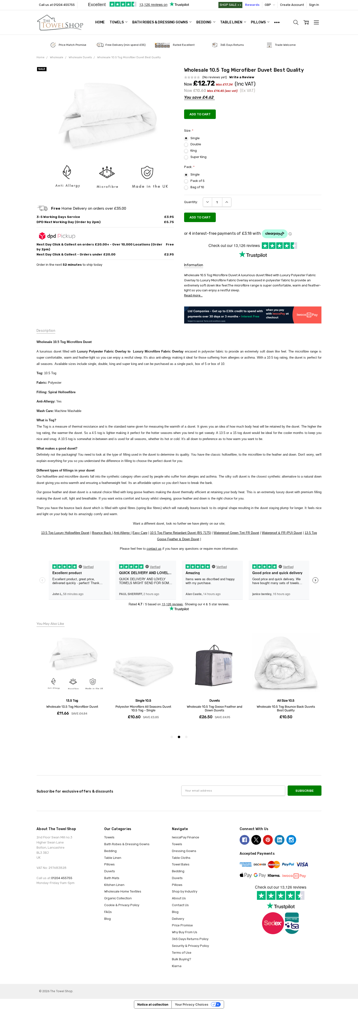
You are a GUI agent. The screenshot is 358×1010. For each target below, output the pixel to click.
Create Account (292, 5)
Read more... (193, 295)
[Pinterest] (268, 840)
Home (100, 22)
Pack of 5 (197, 181)
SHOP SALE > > (230, 5)
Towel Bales (180, 864)
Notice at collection (152, 1004)
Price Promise (182, 925)
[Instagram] (291, 840)
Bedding (204, 22)
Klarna (176, 966)
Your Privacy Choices (191, 1004)
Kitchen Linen (114, 885)
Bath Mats (111, 878)
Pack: (189, 167)
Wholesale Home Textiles (122, 891)
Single (195, 138)
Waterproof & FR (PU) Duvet (282, 533)
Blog (107, 919)
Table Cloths (181, 858)
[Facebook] (244, 840)
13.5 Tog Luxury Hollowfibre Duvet (65, 533)
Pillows (258, 22)
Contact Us (180, 905)
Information (193, 265)
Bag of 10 (197, 187)
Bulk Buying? (181, 959)
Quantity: (191, 202)
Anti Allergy (122, 533)
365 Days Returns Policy (190, 939)
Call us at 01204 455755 (57, 5)
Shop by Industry (184, 891)
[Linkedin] (279, 840)
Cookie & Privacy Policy (121, 905)
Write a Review (241, 77)
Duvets (109, 871)
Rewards (252, 5)
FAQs (108, 912)
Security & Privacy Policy (190, 946)
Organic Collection (118, 898)
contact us (154, 548)
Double (195, 144)
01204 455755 (61, 878)
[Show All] (277, 22)
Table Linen (231, 22)
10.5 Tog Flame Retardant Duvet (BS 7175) (180, 533)
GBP (268, 5)
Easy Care (139, 533)
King (193, 150)
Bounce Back (102, 533)
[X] (256, 840)
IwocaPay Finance (185, 837)
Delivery (178, 919)
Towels (117, 22)
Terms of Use (181, 952)
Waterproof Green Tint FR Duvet (236, 533)
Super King (198, 157)
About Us (179, 898)
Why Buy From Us (184, 932)
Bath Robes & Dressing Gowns (160, 22)
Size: (188, 130)
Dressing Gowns (184, 851)
